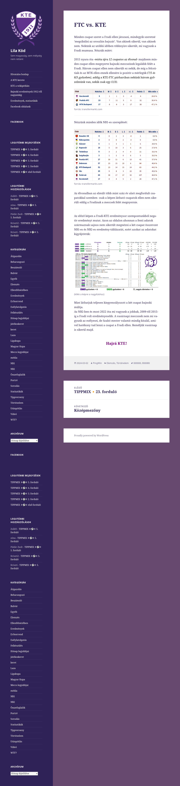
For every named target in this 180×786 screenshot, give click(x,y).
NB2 (13, 369)
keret (13, 329)
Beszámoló (16, 267)
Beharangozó (18, 261)
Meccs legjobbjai (19, 352)
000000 (137, 363)
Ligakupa (16, 340)
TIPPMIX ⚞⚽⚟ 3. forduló (24, 160)
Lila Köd (18, 50)
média (14, 357)
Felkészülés (17, 312)
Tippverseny (17, 397)
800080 (146, 363)
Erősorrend (17, 301)
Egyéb (14, 278)
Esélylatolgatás (19, 307)
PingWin (97, 363)
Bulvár (14, 273)
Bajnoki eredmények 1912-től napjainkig (26, 93)
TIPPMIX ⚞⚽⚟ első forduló (26, 171)
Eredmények (17, 295)
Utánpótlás (16, 408)
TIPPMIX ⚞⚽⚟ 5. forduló (24, 149)
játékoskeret (17, 323)
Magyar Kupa (18, 346)
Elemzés (15, 284)
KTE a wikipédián (20, 85)
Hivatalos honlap (20, 74)
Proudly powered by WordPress (91, 435)
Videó (14, 414)
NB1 (13, 363)
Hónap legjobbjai (20, 318)
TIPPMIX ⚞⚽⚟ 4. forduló (24, 155)
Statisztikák (17, 391)
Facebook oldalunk (21, 106)
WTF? (14, 419)
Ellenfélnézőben (19, 290)
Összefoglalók (18, 374)
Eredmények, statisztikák (24, 100)
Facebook (17, 121)
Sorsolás (15, 385)
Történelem (17, 402)
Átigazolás (16, 256)
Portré (14, 380)
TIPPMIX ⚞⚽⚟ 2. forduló (24, 166)
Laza (13, 335)
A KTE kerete (18, 80)
